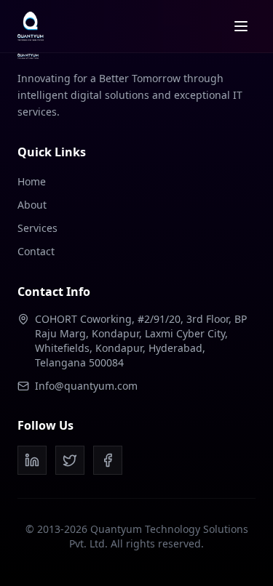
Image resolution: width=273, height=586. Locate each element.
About (32, 205)
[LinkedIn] (32, 460)
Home (31, 181)
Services (37, 228)
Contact (36, 251)
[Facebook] (107, 460)
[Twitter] (69, 460)
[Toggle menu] (241, 26)
